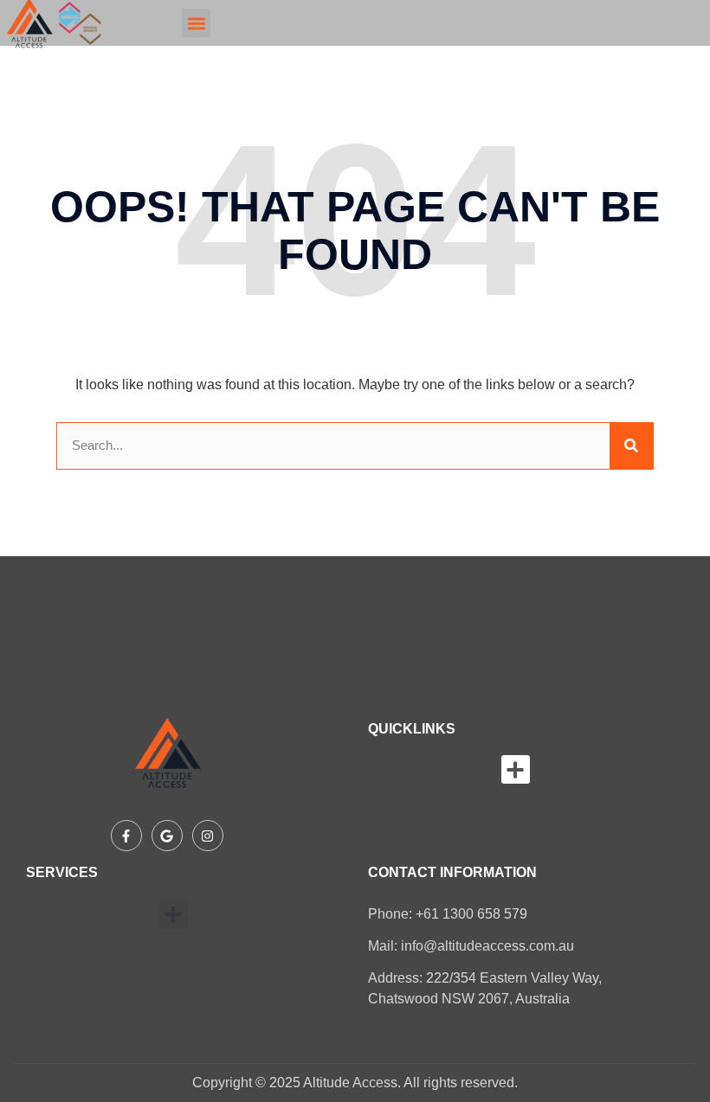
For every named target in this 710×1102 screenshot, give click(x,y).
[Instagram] (207, 835)
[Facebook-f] (126, 835)
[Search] (631, 446)
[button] (196, 23)
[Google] (167, 835)
